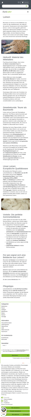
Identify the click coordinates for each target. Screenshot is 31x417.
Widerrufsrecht (5, 329)
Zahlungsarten (5, 324)
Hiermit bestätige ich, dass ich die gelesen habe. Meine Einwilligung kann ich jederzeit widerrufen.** (16, 350)
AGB (2, 328)
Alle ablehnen (15, 414)
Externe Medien (8, 399)
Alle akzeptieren (15, 407)
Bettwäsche (4, 311)
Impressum (4, 331)
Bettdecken (4, 306)
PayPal (6, 401)
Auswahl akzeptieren (15, 411)
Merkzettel (4, 339)
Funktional (6, 402)
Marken (3, 314)
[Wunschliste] (18, 2)
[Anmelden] (2, 2)
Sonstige (3, 316)
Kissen (3, 308)
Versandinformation (6, 322)
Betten (3, 313)
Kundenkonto (4, 337)
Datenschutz (4, 326)
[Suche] (26, 6)
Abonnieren (15, 355)
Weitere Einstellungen (7, 404)
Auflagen (3, 309)
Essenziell (6, 397)
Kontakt (26, 414)
